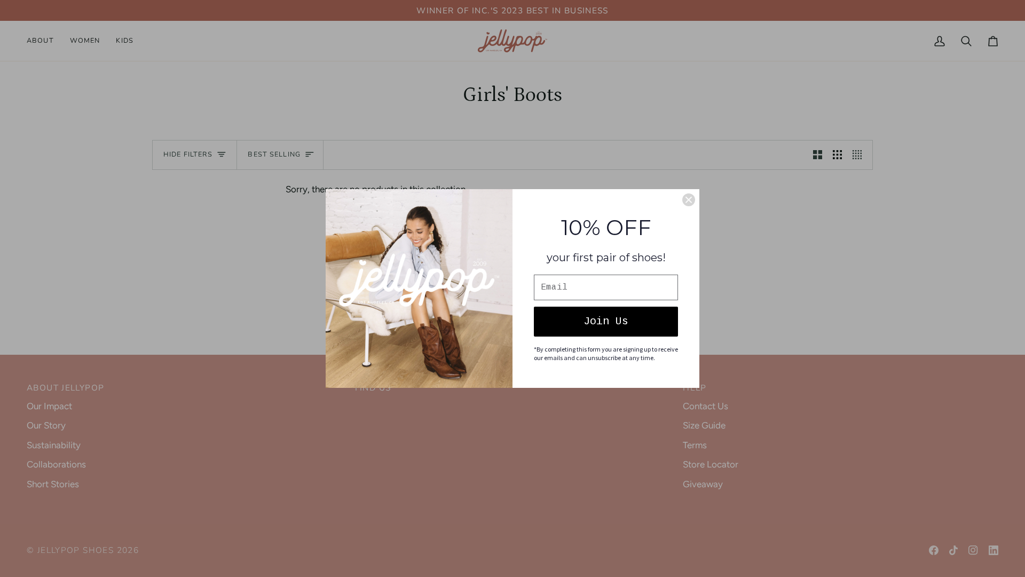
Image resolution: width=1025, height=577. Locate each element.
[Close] (688, 199)
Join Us (606, 321)
